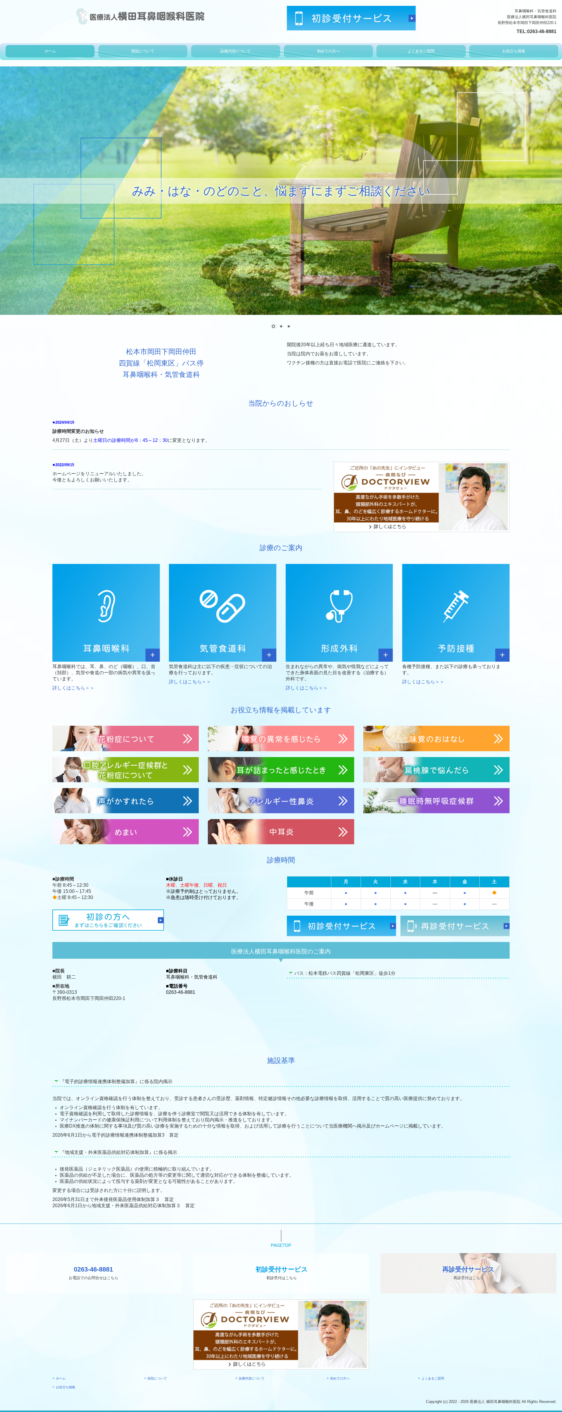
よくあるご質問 (421, 51)
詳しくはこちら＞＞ (73, 687)
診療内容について (235, 51)
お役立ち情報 (513, 51)
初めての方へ (328, 51)
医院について (142, 51)
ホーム (50, 51)
